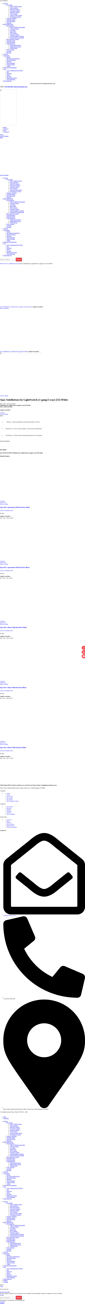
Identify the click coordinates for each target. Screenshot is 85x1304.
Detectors (9, 73)
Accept (2, 1295)
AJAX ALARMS (8, 263)
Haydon (9, 809)
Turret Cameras (14, 8)
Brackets (9, 23)
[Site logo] (8, 124)
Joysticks (9, 51)
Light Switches (17, 263)
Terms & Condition (12, 827)
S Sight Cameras (14, 29)
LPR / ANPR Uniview (16, 6)
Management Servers (15, 46)
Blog (8, 821)
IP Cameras (10, 5)
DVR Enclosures (11, 60)
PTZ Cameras (13, 14)
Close (1, 1286)
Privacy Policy (10, 824)
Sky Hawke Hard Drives (13, 58)
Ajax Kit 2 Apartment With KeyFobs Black (15, 567)
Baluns (8, 57)
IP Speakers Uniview (15, 17)
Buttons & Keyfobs (12, 78)
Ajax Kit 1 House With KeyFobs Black (13, 687)
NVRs (8, 793)
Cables (8, 66)
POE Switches (10, 49)
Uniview (9, 812)
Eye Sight (12, 30)
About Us (9, 819)
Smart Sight (13, 32)
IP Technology (10, 26)
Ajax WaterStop (11, 79)
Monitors (9, 61)
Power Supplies (11, 63)
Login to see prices (38, 307)
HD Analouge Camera (12, 801)
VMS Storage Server (15, 45)
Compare (5, 1282)
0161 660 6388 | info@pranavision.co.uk (16, 86)
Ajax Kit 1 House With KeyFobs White (13, 627)
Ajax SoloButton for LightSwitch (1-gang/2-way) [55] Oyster (16, 307)
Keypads (9, 76)
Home (1, 263)
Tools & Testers (11, 64)
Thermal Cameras (14, 12)
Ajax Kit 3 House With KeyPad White (13, 747)
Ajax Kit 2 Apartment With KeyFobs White (15, 507)
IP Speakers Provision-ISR (17, 37)
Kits (8, 72)
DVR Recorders (11, 21)
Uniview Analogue (12, 18)
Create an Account (5, 1292)
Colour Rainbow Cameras (17, 36)
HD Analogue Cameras (13, 39)
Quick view (3, 502)
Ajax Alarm (10, 796)
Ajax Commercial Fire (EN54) (15, 70)
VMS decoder (13, 48)
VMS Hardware (11, 43)
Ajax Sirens (10, 806)
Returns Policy (10, 825)
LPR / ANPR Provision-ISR (17, 27)
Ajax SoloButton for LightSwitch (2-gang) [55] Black (14, 351)
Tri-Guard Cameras (15, 11)
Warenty (9, 822)
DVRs (8, 795)
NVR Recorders (11, 20)
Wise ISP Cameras (15, 9)
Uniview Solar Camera (16, 15)
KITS (11, 510)
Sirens (8, 75)
